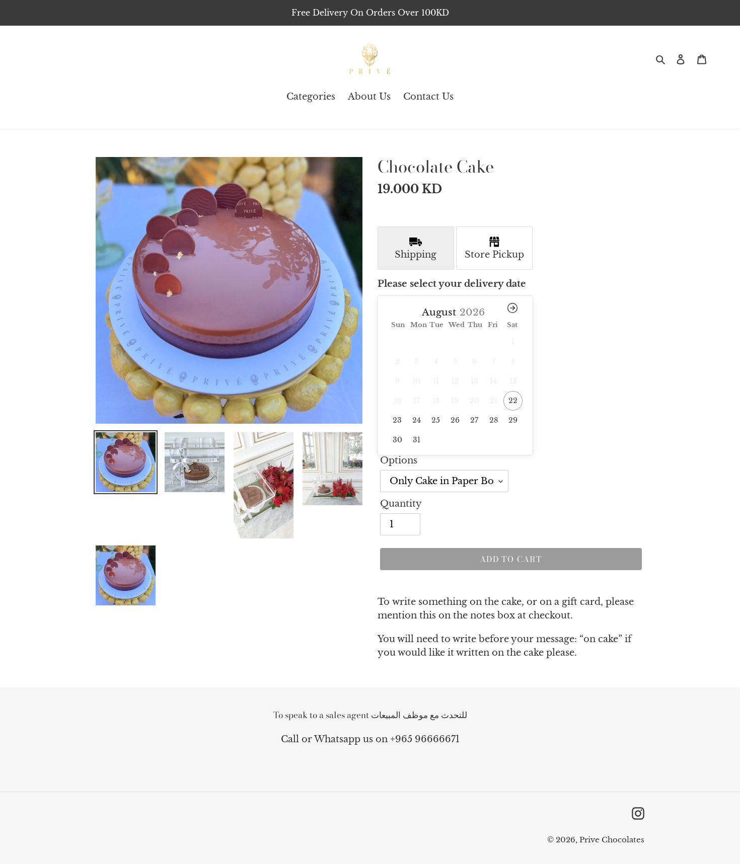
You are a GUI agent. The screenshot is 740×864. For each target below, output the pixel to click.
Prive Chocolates (611, 839)
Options (398, 460)
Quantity (401, 503)
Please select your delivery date (452, 283)
